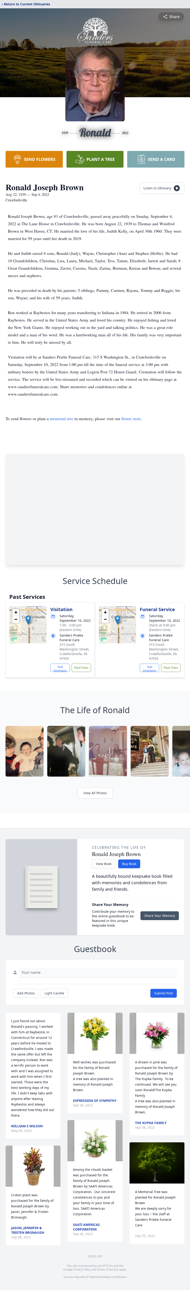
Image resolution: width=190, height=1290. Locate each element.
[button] (28, 620)
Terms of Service (107, 1269)
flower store (131, 418)
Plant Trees (81, 668)
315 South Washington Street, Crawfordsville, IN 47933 (74, 651)
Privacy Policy (82, 1269)
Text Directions (60, 668)
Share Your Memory (159, 915)
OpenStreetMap (100, 1277)
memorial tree (61, 418)
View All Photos (95, 793)
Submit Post (163, 993)
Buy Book (129, 864)
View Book (103, 864)
